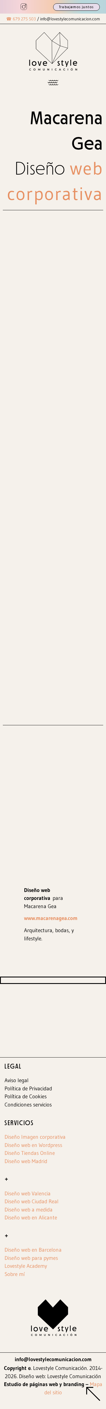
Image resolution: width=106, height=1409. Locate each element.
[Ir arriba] (93, 1395)
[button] (53, 83)
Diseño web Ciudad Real (32, 1201)
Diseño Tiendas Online (30, 1153)
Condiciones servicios (28, 1104)
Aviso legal (17, 1080)
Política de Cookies (26, 1096)
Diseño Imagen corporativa (35, 1137)
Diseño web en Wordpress (33, 1145)
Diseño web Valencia (28, 1193)
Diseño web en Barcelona (33, 1250)
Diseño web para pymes (31, 1258)
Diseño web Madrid (26, 1161)
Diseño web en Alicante (31, 1217)
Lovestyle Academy (26, 1266)
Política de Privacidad (28, 1088)
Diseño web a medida (29, 1209)
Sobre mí (15, 1274)
